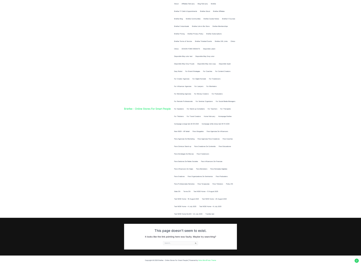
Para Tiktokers (217, 184)
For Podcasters (217, 94)
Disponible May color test (183, 56)
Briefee (213, 4)
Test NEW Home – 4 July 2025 (185, 206)
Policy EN (229, 184)
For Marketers (211, 86)
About (176, 4)
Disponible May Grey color (205, 56)
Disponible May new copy (206, 64)
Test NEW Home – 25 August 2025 (214, 199)
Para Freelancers (203, 154)
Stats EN (177, 191)
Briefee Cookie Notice (211, 19)
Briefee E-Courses (228, 19)
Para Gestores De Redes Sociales (186, 161)
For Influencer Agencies (182, 86)
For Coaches (207, 71)
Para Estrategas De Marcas (184, 154)
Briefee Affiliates (219, 11)
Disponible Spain (225, 64)
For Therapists (225, 109)
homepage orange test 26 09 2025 (186, 124)
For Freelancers (214, 79)
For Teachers (212, 109)
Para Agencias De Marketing (184, 139)
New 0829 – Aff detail (182, 131)
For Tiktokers (179, 116)
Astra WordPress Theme (207, 260)
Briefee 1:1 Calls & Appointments (185, 11)
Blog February (203, 4)
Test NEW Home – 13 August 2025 (205, 191)
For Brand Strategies (192, 71)
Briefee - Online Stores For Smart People (147, 108)
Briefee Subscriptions (214, 34)
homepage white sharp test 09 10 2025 (215, 124)
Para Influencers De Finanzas (211, 161)
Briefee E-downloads (181, 26)
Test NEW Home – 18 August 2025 (186, 199)
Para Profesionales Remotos (184, 184)
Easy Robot (178, 71)
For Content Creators (222, 71)
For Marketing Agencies (182, 94)
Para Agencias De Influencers (217, 131)
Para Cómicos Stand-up (182, 146)
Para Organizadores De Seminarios (200, 176)
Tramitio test (209, 214)
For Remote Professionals (183, 101)
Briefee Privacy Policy (195, 34)
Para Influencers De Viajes (183, 169)
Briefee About (205, 11)
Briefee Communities (193, 19)
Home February (209, 116)
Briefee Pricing (179, 34)
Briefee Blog (178, 19)
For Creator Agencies (181, 79)
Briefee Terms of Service (183, 41)
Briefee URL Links (221, 41)
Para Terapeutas (203, 184)
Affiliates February (188, 4)
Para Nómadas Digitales (218, 169)
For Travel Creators (194, 116)
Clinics (233, 41)
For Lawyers (198, 86)
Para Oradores (179, 176)
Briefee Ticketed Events (203, 41)
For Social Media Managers (225, 101)
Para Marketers (201, 169)
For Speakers (179, 109)
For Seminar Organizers (204, 101)
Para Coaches (228, 139)
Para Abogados (198, 131)
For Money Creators (201, 94)
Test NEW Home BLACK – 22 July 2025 (188, 214)
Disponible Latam (209, 49)
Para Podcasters (222, 176)
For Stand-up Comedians (196, 109)
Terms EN (186, 191)
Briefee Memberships (220, 26)
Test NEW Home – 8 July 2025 (210, 206)
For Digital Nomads (199, 79)
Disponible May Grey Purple (184, 64)
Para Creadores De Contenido (205, 146)
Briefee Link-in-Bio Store (201, 26)
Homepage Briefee (225, 116)
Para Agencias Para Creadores (209, 139)
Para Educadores (225, 146)
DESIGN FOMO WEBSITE (191, 49)
